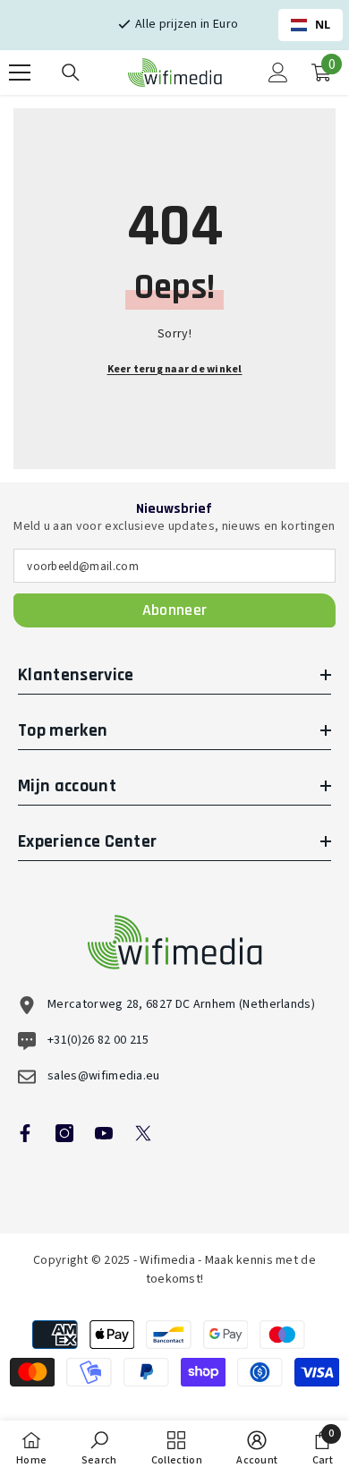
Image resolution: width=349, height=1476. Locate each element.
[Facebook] (25, 1133)
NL (323, 24)
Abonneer (175, 610)
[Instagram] (64, 1133)
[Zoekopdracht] (70, 72)
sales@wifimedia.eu (103, 1076)
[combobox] (310, 25)
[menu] (19, 72)
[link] (99, 1448)
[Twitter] (143, 1133)
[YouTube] (104, 1133)
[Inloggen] (278, 72)
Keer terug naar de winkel (175, 369)
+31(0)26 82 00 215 (98, 1040)
